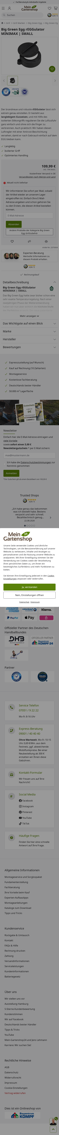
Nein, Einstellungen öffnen (29, 595)
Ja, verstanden (29, 587)
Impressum (35, 602)
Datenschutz (24, 602)
